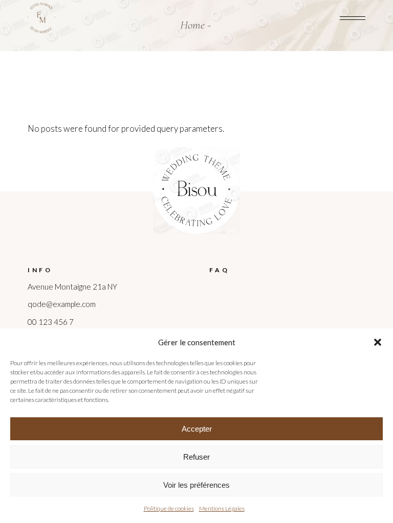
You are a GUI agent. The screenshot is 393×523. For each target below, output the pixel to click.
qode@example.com (62, 303)
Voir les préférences (196, 485)
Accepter (197, 428)
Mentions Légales (222, 508)
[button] (378, 342)
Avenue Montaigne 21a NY (72, 286)
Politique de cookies (169, 508)
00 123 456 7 (51, 321)
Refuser (196, 457)
